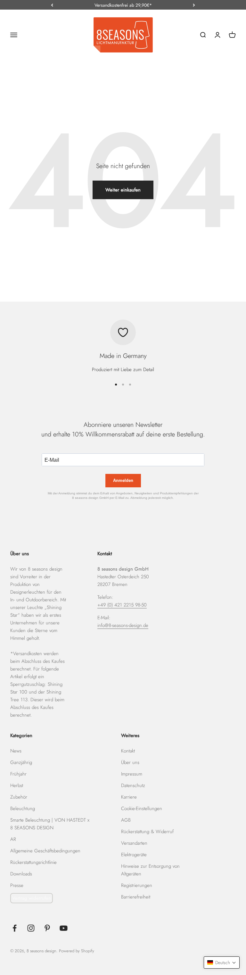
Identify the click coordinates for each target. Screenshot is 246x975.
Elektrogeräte (134, 854)
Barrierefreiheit (135, 896)
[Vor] (194, 5)
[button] (221, 962)
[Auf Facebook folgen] (14, 928)
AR (13, 839)
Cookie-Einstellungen (141, 808)
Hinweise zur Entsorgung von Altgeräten (150, 870)
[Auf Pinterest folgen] (47, 928)
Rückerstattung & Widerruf (147, 831)
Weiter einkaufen (123, 189)
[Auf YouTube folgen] (63, 928)
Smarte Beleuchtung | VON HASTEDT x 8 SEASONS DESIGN (49, 824)
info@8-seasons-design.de (122, 625)
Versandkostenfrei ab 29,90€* (123, 5)
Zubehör (18, 796)
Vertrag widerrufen (31, 898)
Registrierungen (136, 885)
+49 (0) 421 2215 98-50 (122, 604)
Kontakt (128, 750)
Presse (16, 885)
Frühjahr (18, 773)
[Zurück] (52, 5)
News (15, 750)
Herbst (16, 785)
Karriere (129, 796)
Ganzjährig (21, 762)
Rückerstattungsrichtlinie (33, 862)
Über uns (130, 762)
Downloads (21, 873)
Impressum (131, 773)
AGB (126, 820)
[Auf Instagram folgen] (31, 928)
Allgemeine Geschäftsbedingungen (45, 850)
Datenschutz (133, 785)
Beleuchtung (22, 808)
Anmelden (123, 480)
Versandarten (134, 843)
